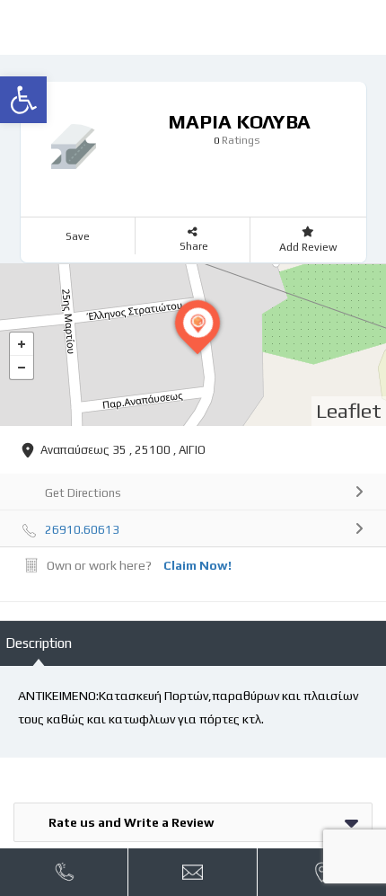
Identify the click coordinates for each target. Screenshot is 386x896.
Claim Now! (197, 565)
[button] (23, 99)
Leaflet (349, 410)
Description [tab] (38, 643)
